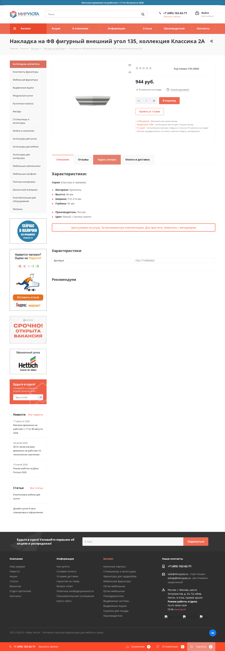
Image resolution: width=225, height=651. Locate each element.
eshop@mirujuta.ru (179, 578)
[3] (144, 68)
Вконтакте (212, 632)
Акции (13, 576)
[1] (137, 68)
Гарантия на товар (68, 581)
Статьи (14, 581)
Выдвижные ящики (115, 606)
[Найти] (143, 14)
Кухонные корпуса (114, 566)
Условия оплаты (66, 571)
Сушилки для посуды (115, 610)
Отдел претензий (20, 591)
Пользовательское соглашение (75, 596)
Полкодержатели (113, 596)
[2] (140, 68)
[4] (147, 68)
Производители (112, 615)
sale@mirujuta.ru (178, 574)
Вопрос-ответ (65, 586)
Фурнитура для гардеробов (119, 576)
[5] (150, 68)
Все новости (35, 414)
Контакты (15, 596)
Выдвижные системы (116, 601)
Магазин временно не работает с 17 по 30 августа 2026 (28, 429)
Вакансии (15, 586)
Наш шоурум (17, 566)
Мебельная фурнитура (117, 581)
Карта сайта (64, 601)
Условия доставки (67, 576)
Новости (15, 571)
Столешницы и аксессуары (119, 571)
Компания (16, 558)
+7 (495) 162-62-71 (175, 13)
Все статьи (36, 488)
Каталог (108, 558)
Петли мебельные (114, 586)
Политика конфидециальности (75, 591)
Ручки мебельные (114, 591)
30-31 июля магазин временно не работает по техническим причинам (27, 450)
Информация (65, 558)
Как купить (63, 566)
